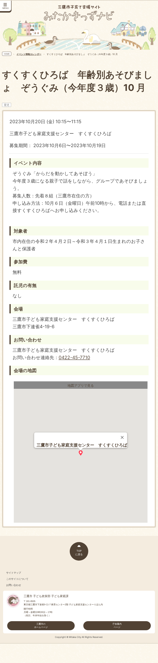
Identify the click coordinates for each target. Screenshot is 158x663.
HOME (6, 54)
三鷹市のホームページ (41, 625)
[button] (80, 453)
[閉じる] (122, 437)
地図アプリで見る (80, 385)
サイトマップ (13, 572)
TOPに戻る (79, 552)
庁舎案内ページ (117, 625)
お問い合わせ (13, 585)
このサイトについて (17, 578)
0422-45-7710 (74, 357)
